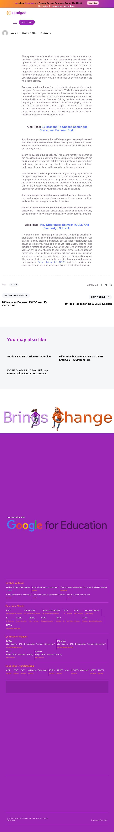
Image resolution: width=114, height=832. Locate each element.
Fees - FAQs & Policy (85, 724)
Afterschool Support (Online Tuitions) (53, 715)
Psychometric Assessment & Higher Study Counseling (54, 722)
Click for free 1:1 (56, 6)
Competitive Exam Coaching (54, 733)
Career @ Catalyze (15, 736)
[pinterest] (83, 685)
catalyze (14, 33)
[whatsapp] (7, 23)
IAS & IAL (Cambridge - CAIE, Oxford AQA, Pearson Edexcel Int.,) (81, 644)
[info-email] (57, 688)
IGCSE (14, 285)
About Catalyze (14, 709)
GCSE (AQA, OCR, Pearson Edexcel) (19, 654)
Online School (47, 709)
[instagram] (65, 685)
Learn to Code (47, 737)
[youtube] (48, 685)
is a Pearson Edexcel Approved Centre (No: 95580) (48, 3)
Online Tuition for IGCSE (51, 262)
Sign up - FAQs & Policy (86, 729)
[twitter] (31, 685)
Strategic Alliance (15, 718)
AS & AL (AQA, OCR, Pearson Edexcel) (48, 654)
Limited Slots (93, 3)
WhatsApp (12, 761)
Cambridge (8, 8)
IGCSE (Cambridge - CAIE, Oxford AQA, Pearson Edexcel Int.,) (30, 644)
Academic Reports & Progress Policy (89, 710)
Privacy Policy (81, 740)
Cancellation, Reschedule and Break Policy (88, 718)
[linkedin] (100, 685)
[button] (15, 23)
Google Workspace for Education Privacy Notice (90, 734)
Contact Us (12, 740)
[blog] (39, 688)
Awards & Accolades (16, 722)
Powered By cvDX (99, 820)
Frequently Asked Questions (20, 731)
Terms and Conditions (85, 745)
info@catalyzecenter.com (21, 769)
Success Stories (14, 727)
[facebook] (13, 685)
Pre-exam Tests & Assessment (55, 729)
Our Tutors (12, 714)
